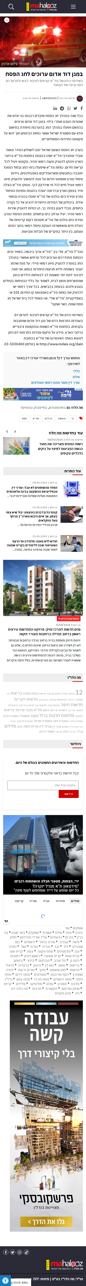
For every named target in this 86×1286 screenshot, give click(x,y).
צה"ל (80, 731)
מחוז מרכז (41, 979)
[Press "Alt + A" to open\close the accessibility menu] (5, 1280)
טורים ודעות (26, 970)
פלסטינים (64, 951)
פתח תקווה (45, 951)
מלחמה (79, 716)
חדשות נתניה (53, 705)
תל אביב (60, 960)
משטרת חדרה (76, 721)
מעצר (34, 715)
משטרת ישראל (43, 721)
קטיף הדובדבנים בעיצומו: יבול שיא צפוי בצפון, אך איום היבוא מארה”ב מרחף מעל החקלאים (31, 516)
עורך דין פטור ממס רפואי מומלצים (55, 382)
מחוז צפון (23, 979)
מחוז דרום (22, 974)
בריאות (16, 693)
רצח (65, 731)
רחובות (15, 956)
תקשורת (51, 989)
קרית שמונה (52, 956)
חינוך (42, 970)
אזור (68, 933)
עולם (50, 984)
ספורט (62, 984)
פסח (24, 418)
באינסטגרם (57, 407)
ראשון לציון (32, 956)
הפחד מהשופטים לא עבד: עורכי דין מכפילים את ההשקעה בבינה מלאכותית (31, 489)
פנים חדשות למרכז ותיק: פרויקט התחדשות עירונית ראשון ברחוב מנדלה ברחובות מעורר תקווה (44, 631)
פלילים (10, 726)
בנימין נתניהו (30, 693)
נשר (23, 946)
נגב (56, 946)
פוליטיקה (36, 984)
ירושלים (63, 710)
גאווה (61, 965)
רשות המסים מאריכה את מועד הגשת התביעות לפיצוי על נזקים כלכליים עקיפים (60, 448)
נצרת (34, 946)
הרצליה (23, 965)
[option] (43, 449)
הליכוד (71, 699)
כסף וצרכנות (60, 974)
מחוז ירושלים (62, 979)
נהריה (46, 946)
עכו (77, 951)
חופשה (62, 418)
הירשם (68, 793)
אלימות (42, 693)
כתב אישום (49, 710)
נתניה (12, 946)
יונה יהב (72, 710)
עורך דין (56, 726)
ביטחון (18, 960)
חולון (13, 937)
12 (73, 418)
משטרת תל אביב (25, 721)
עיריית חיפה (31, 726)
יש (57, 710)
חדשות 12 (43, 699)
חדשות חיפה (72, 704)
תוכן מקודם (63, 993)
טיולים (48, 418)
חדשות (75, 970)
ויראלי (10, 965)
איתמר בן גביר (54, 693)
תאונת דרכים (47, 731)
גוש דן (49, 965)
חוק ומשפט (58, 970)
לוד (65, 946)
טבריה (63, 942)
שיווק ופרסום (71, 989)
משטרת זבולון (10, 716)
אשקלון (33, 933)
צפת (30, 951)
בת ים (69, 937)
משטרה (24, 716)
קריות (8, 984)
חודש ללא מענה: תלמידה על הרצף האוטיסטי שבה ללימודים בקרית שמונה (32, 543)
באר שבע (18, 933)
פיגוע (20, 726)
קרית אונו (16, 951)
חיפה (76, 942)
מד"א (36, 418)
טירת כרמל (47, 942)
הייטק (37, 965)
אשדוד (47, 933)
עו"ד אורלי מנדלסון (33, 937)
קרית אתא (72, 956)
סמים (65, 726)
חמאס (79, 710)
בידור (30, 960)
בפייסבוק (40, 407)
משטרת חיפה (60, 721)
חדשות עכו (41, 705)
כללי (76, 371)
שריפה (59, 731)
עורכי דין (45, 726)
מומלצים (40, 974)
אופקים (78, 928)
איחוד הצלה (68, 693)
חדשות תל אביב (31, 98)
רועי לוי (72, 731)
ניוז (77, 993)
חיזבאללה (13, 705)
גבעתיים (56, 937)
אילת (76, 377)
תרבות (36, 989)
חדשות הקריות (26, 699)
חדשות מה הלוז (67, 98)
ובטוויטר (26, 407)
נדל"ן (71, 726)
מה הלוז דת (19, 989)
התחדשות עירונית (58, 699)
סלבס (75, 984)
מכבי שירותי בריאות (18, 710)
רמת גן (75, 960)
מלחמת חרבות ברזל (56, 715)
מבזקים (44, 960)
